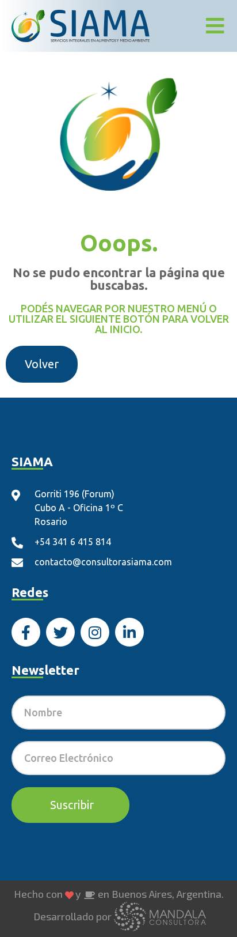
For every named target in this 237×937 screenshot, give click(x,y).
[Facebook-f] (26, 632)
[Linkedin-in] (129, 632)
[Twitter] (60, 632)
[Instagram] (95, 632)
